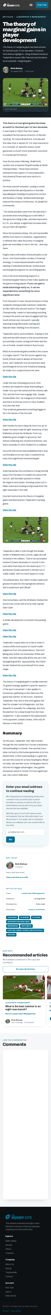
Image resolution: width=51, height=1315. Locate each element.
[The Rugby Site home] (11, 5)
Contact (9, 1277)
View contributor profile (17, 877)
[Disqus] (25, 1088)
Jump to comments (36, 909)
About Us (9, 1264)
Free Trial (42, 5)
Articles (8, 17)
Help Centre (10, 1296)
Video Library (10, 1241)
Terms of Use (15, 1311)
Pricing (8, 1268)
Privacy (6, 1311)
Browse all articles (25, 969)
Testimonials (11, 1272)
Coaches (9, 1253)
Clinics (8, 1249)
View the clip (9, 376)
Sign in (8, 1292)
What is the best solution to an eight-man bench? (23, 1008)
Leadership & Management (31, 17)
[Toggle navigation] (31, 5)
